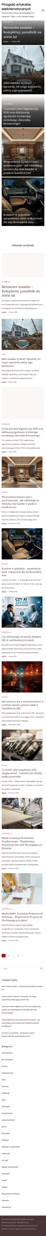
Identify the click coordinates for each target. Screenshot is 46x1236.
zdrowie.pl (7, 632)
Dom (5, 78)
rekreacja (6, 1153)
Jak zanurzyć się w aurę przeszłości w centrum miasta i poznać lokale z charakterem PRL (23, 705)
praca (4, 1126)
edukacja (5, 1093)
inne (4, 1100)
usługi (6, 210)
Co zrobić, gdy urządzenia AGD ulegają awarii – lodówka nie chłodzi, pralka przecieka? (22, 773)
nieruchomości (8, 1120)
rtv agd (5, 1160)
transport (6, 1173)
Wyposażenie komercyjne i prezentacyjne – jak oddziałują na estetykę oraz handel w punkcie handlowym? (22, 167)
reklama (5, 1140)
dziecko (5, 1086)
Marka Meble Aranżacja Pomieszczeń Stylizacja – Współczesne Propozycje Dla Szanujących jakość (22, 917)
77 (18, 955)
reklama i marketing (11, 1146)
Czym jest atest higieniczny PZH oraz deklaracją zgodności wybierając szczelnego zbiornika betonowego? (20, 116)
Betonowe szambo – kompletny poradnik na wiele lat (22, 32)
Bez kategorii (7, 1059)
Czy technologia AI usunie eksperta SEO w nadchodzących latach (21, 638)
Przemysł (8, 22)
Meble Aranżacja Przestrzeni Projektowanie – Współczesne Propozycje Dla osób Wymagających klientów (22, 843)
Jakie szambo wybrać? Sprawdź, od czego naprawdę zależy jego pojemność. (22, 86)
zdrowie (5, 1200)
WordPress (32, 1229)
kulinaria (6, 1106)
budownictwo (7, 1073)
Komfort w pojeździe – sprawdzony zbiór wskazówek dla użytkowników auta (22, 218)
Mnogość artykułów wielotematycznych (16, 7)
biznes (6, 157)
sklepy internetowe (10, 1167)
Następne (23, 955)
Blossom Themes (8, 1229)
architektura (7, 1053)
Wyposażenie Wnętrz (11, 1193)
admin (5, 41)
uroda (4, 1180)
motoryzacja (7, 1113)
